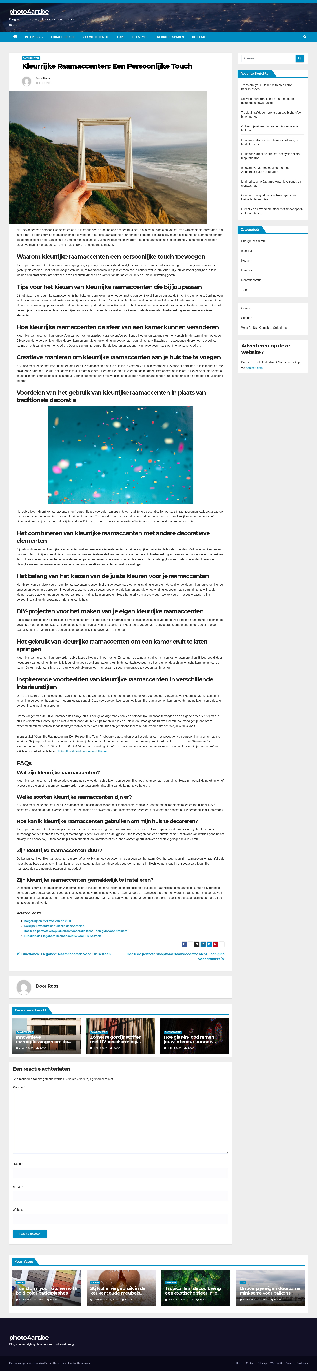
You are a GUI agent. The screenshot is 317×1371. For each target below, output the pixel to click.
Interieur (33, 37)
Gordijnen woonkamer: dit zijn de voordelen (54, 926)
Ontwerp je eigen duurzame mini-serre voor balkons (270, 1291)
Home (239, 1363)
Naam (18, 1163)
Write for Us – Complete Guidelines (289, 1363)
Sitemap (246, 317)
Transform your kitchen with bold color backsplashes (46, 1291)
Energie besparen (169, 37)
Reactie (19, 1087)
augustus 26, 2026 (181, 1299)
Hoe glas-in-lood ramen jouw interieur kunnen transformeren (189, 1041)
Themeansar (83, 1363)
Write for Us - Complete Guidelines (264, 327)
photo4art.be (29, 11)
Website (18, 1209)
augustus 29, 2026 (32, 1299)
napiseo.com (254, 368)
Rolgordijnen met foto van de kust (47, 921)
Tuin (120, 37)
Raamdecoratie (96, 37)
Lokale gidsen (63, 37)
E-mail (18, 1186)
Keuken (246, 260)
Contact (199, 37)
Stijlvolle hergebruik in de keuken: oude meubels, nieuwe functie (117, 1293)
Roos (46, 78)
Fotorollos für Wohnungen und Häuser (82, 751)
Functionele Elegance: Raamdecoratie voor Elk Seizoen (62, 936)
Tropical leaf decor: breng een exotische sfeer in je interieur (193, 1293)
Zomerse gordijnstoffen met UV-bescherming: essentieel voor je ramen (116, 1041)
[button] (304, 36)
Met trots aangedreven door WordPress (30, 1363)
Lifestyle (139, 37)
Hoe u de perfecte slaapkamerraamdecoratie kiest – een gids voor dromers (75, 931)
